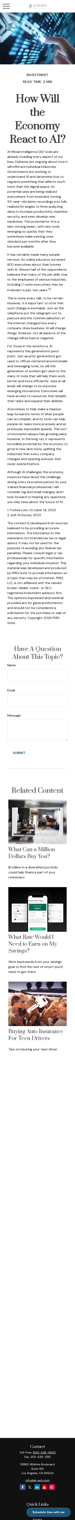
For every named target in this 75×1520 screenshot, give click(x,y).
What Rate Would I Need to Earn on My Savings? (32, 944)
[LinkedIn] (37, 1487)
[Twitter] (30, 1487)
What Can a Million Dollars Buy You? (31, 853)
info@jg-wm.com (38, 1480)
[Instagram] (52, 1487)
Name (11, 665)
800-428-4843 (44, 1452)
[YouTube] (44, 1487)
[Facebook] (22, 1487)
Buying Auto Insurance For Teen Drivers (35, 1035)
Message (14, 715)
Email (11, 690)
